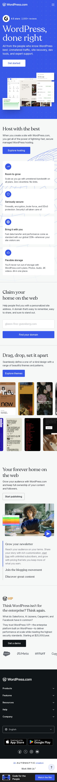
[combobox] (28, 729)
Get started (14, 63)
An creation (28, 763)
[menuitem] (15, 4)
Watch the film (45, 777)
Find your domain (28, 334)
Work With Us (27, 768)
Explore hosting (16, 150)
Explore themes (13, 373)
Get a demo (14, 643)
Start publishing (13, 496)
